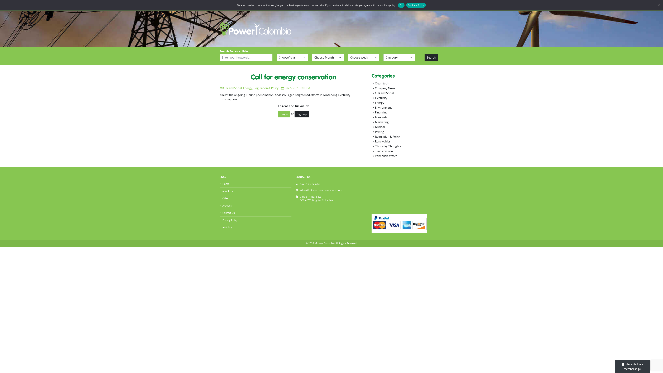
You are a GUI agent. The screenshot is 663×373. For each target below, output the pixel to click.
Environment (383, 107)
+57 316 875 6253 (310, 183)
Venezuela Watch (386, 156)
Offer (225, 198)
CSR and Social (232, 88)
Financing (381, 112)
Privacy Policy (230, 220)
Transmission (384, 151)
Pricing (379, 132)
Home (225, 183)
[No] (658, 5)
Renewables (383, 141)
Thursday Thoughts (388, 146)
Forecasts (381, 117)
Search (431, 57)
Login (284, 114)
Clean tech (381, 83)
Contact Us (228, 212)
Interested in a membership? (633, 366)
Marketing (382, 122)
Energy (247, 88)
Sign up (302, 114)
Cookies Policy (416, 5)
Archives (227, 205)
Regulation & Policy (266, 88)
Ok (401, 5)
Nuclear (380, 127)
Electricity (381, 98)
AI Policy (227, 227)
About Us (227, 191)
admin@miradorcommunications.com (321, 190)
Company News (385, 88)
